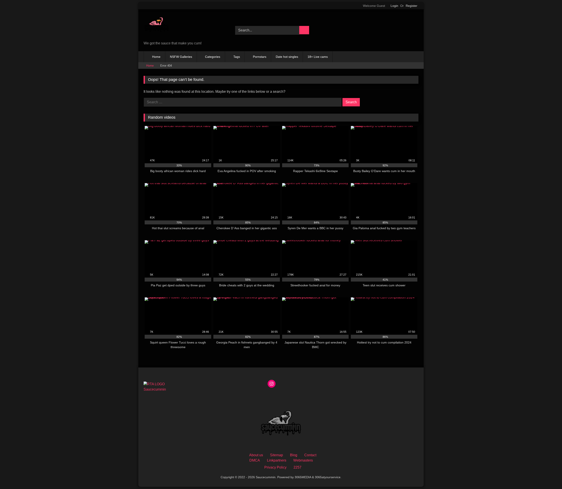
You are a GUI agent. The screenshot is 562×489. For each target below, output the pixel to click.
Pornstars (259, 56)
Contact (310, 455)
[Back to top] (548, 476)
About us (256, 455)
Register (411, 5)
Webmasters (303, 460)
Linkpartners (276, 460)
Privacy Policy (275, 467)
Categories (212, 56)
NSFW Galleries (181, 56)
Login (394, 5)
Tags (236, 56)
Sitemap (276, 455)
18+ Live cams (318, 56)
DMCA (254, 460)
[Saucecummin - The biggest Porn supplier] (157, 26)
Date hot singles (287, 56)
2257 (297, 467)
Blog (293, 455)
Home (156, 56)
